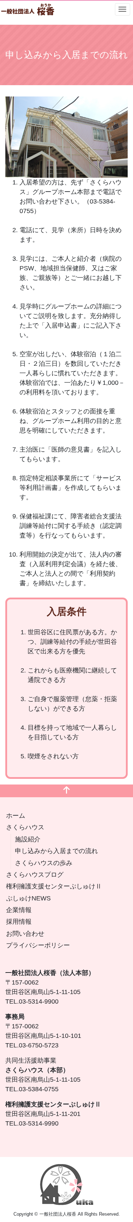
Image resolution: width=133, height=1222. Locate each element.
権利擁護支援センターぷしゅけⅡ (54, 886)
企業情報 (19, 909)
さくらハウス (25, 827)
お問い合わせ (25, 933)
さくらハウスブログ (34, 874)
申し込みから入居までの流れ (56, 850)
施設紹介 (27, 839)
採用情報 (19, 921)
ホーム (15, 815)
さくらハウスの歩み (43, 862)
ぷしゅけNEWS (28, 898)
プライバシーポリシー (38, 945)
